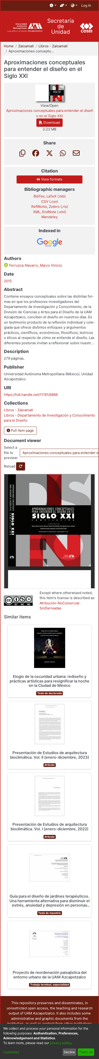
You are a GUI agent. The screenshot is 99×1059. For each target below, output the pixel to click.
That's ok (86, 1052)
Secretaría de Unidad (60, 26)
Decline (69, 1052)
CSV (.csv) (49, 201)
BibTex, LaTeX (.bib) (50, 196)
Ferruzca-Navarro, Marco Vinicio (35, 265)
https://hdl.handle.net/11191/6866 (31, 394)
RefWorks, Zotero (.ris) (49, 206)
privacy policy (60, 1043)
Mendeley (49, 217)
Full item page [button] (22, 430)
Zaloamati (26, 46)
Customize (11, 1052)
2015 (8, 281)
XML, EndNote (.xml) (49, 212)
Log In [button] (86, 5)
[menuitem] (53, 5)
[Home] (25, 28)
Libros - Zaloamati (53, 46)
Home (9, 46)
